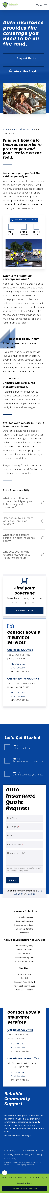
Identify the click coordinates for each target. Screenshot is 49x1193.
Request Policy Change (24, 986)
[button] (41, 4)
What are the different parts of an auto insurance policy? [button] (19, 538)
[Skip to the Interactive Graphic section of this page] (23, 71)
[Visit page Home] (10, 5)
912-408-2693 (18, 692)
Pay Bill (24, 978)
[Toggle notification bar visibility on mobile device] (4, 1172)
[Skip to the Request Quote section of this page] (23, 58)
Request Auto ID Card (24, 982)
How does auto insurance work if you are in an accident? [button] (18, 521)
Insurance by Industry (24, 925)
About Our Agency (24, 945)
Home (6, 129)
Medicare (24, 932)
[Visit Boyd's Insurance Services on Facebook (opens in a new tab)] (6, 1143)
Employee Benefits (24, 929)
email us (30, 893)
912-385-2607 (18, 663)
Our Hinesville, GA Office (23, 678)
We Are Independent (24, 961)
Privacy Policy (10, 1158)
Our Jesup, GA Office (20, 650)
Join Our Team (24, 953)
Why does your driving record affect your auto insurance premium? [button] (16, 554)
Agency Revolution (15, 1154)
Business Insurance (24, 921)
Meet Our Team (24, 949)
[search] (32, 5)
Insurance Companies (24, 957)
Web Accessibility (24, 989)
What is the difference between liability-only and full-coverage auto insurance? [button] (18, 502)
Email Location (18, 667)
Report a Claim (24, 974)
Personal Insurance (23, 129)
